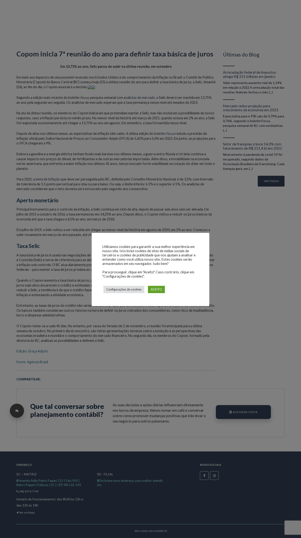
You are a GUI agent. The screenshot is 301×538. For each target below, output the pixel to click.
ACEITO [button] (156, 289)
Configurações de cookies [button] (124, 289)
